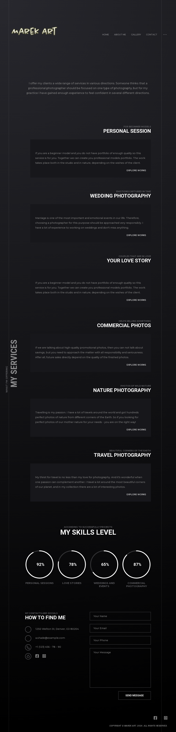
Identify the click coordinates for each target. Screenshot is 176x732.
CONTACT (151, 34)
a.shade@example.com (50, 637)
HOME (105, 34)
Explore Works (136, 170)
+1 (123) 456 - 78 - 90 (48, 646)
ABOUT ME (120, 34)
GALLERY (136, 34)
